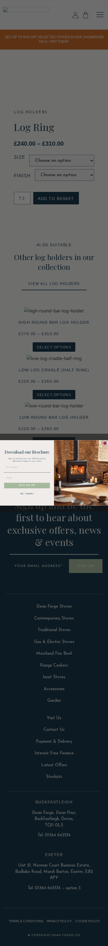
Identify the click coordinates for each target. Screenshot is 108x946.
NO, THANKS (27, 494)
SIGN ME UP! (27, 486)
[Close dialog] (105, 443)
